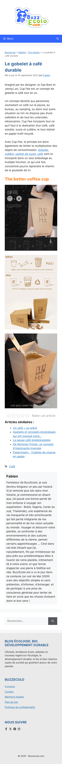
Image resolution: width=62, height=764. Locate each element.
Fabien (46, 75)
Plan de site (11, 702)
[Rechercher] (52, 621)
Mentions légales (14, 696)
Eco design (34, 52)
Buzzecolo (10, 52)
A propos (10, 686)
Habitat (22, 52)
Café (12, 466)
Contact (9, 691)
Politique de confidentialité (20, 707)
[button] (57, 39)
